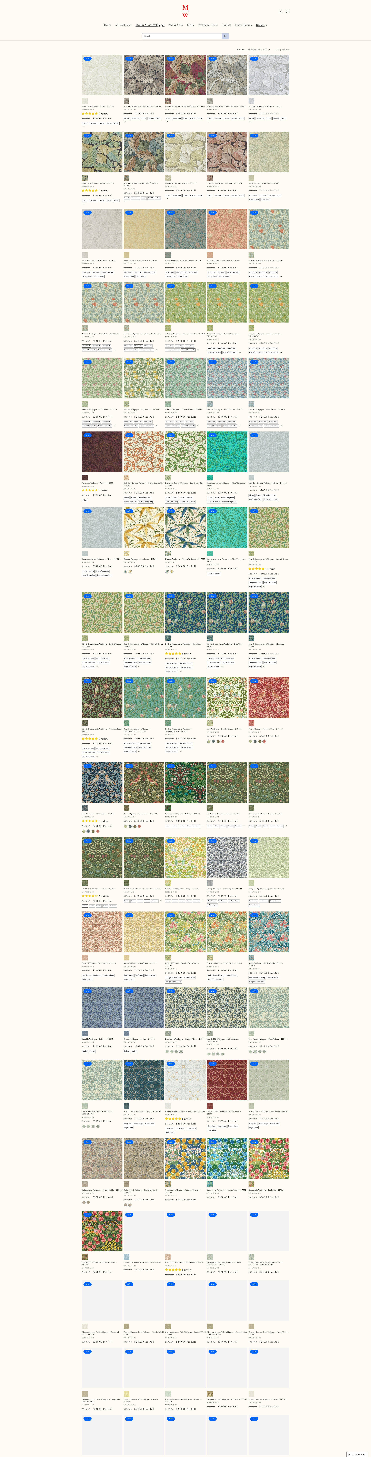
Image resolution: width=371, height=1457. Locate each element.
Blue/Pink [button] (253, 272)
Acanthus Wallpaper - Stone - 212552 (181, 183)
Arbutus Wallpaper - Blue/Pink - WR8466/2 (142, 334)
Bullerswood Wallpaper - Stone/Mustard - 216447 (141, 1191)
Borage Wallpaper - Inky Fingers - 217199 (224, 889)
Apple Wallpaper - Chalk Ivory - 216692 (99, 260)
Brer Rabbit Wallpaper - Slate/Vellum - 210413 (268, 1039)
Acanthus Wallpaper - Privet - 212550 (98, 183)
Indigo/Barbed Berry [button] (174, 977)
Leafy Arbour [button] (234, 901)
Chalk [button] (116, 123)
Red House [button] (212, 901)
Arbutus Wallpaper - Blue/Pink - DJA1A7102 (101, 334)
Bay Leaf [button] (262, 195)
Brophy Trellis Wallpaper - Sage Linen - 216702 (269, 1111)
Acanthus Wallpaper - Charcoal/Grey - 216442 (143, 106)
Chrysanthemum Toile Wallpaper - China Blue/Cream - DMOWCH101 (265, 1267)
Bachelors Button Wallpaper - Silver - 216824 (101, 559)
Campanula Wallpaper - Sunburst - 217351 (266, 1190)
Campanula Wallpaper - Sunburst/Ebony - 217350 (99, 1267)
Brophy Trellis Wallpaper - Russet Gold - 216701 (224, 1112)
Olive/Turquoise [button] (144, 497)
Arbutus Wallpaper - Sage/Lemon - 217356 (141, 410)
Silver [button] (126, 497)
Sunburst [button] (184, 1204)
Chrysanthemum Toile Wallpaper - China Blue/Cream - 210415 (224, 1267)
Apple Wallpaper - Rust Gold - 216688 (223, 260)
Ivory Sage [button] (138, 1123)
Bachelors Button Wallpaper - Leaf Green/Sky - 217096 (184, 484)
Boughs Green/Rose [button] (173, 981)
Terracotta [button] (94, 123)
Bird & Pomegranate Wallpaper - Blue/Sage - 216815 (267, 645)
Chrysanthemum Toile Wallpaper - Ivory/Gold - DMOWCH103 (101, 1419)
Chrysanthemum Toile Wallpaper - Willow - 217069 (183, 1419)
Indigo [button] (85, 1051)
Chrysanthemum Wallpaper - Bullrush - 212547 (227, 1418)
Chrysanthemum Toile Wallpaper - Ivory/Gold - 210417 (268, 1343)
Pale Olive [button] (212, 1429)
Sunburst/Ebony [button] (172, 1204)
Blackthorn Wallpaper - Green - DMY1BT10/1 (143, 889)
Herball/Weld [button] (189, 977)
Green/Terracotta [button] (256, 276)
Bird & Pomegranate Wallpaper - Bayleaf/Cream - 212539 (268, 560)
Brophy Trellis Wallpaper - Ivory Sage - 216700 (185, 1111)
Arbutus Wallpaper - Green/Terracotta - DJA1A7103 (223, 335)
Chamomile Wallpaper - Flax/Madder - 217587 (184, 1266)
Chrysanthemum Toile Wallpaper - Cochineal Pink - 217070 (100, 1343)
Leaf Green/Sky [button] (130, 501)
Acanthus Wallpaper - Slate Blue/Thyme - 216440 (141, 184)
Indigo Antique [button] (274, 195)
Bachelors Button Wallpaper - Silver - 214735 (268, 483)
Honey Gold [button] (254, 199)
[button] (261, 25)
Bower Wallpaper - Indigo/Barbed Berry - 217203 (266, 964)
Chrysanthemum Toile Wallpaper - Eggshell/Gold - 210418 (144, 1343)
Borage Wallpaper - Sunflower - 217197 (140, 963)
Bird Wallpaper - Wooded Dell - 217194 (140, 814)
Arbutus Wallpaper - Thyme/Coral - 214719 (183, 410)
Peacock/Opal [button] (195, 1204)
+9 (246, 1429)
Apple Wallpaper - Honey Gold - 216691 (140, 260)
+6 (281, 276)
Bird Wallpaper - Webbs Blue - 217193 (98, 814)
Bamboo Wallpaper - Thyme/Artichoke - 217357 (185, 559)
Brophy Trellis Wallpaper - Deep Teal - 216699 (143, 1111)
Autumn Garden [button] (172, 1208)
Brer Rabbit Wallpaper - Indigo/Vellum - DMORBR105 (223, 1040)
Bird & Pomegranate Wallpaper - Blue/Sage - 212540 (183, 645)
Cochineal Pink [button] (227, 1280)
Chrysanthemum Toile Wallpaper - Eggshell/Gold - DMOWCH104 (227, 1343)
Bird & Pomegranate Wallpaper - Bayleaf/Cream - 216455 (101, 645)
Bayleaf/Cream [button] (270, 582)
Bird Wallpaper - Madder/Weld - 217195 (266, 729)
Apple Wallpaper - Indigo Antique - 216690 (183, 260)
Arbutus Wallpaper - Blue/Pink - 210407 (266, 260)
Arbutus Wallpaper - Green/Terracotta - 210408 (185, 334)
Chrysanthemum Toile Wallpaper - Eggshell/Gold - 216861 (185, 1343)
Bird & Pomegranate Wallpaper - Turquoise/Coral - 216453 (178, 730)
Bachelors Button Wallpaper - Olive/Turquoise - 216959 (227, 484)
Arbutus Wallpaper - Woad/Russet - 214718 (225, 410)
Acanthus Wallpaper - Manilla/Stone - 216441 (226, 106)
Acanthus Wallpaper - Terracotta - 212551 (224, 183)
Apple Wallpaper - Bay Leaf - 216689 (264, 183)
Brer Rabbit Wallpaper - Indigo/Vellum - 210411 (185, 1039)
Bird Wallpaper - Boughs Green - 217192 (224, 729)
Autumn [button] (196, 826)
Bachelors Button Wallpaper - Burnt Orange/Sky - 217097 (144, 484)
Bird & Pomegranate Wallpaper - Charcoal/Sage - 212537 (102, 730)
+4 (83, 127)
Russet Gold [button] (149, 1123)
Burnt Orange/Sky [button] (146, 501)
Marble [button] (109, 123)
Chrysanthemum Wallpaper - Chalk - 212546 (268, 1418)
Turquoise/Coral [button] (269, 578)
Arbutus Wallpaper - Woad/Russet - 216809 (267, 410)
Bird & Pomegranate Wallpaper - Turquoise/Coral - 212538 (137, 730)
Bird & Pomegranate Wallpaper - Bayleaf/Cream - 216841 (143, 645)
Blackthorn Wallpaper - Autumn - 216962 (182, 814)
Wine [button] (85, 500)
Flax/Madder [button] (129, 1278)
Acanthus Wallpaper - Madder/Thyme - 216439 (185, 106)
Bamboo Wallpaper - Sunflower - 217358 (141, 559)
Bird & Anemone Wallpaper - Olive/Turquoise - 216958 (226, 560)
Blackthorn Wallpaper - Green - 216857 (98, 889)
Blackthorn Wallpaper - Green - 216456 (265, 814)
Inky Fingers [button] (212, 905)
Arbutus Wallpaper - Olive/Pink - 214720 (99, 410)
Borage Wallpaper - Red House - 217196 (99, 963)
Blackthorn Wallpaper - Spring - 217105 (182, 889)
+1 (202, 826)
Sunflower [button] (222, 901)
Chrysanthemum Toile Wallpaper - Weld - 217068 (141, 1419)
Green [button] (168, 826)
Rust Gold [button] (253, 195)
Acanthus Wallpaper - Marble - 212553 (265, 106)
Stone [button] (102, 123)
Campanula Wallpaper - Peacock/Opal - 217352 (226, 1190)
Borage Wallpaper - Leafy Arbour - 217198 (266, 889)
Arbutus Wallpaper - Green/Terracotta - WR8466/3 (265, 335)
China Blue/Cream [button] (215, 1284)
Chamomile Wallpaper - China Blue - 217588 (142, 1266)
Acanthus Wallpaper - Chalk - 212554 (98, 106)
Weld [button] (210, 1280)
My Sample (358, 1454)
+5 (242, 1284)
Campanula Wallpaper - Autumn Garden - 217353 (182, 1191)
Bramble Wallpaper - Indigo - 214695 (97, 1039)
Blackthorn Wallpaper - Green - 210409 (223, 814)
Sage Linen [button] (128, 1127)
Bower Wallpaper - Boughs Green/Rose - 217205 (182, 964)
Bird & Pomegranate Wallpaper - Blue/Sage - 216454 (225, 645)
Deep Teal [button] (128, 1123)
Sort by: (241, 50)
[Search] (225, 36)
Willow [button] (216, 1280)
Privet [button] (85, 123)
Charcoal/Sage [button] (254, 578)
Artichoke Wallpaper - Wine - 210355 (97, 483)
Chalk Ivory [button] (266, 199)
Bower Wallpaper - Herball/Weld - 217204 (224, 963)
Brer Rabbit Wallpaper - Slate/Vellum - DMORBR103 (98, 1112)
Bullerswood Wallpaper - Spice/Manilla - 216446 (102, 1190)
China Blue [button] (141, 1278)
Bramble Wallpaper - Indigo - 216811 (139, 1039)
